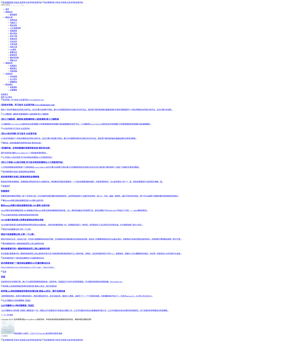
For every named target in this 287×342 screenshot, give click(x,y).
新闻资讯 (13, 55)
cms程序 (13, 50)
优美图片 (13, 66)
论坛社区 (13, 41)
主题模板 (13, 90)
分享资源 (13, 44)
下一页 (6, 315)
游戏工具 (13, 47)
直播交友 (13, 52)
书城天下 (13, 23)
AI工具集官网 (15, 28)
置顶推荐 (13, 15)
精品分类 (9, 17)
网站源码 (9, 84)
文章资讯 (9, 74)
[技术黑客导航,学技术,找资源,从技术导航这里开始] (42, 2)
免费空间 (13, 39)
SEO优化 (13, 79)
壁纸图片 (13, 68)
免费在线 (13, 20)
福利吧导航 (14, 58)
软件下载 (13, 36)
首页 (7, 9)
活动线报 (13, 76)
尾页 (11, 315)
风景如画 (13, 71)
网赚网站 (13, 82)
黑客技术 (9, 12)
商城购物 (13, 31)
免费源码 (13, 87)
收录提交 (4, 94)
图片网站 (13, 33)
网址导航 (13, 25)
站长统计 (5, 336)
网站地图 (18, 333)
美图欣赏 (9, 63)
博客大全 (13, 60)
